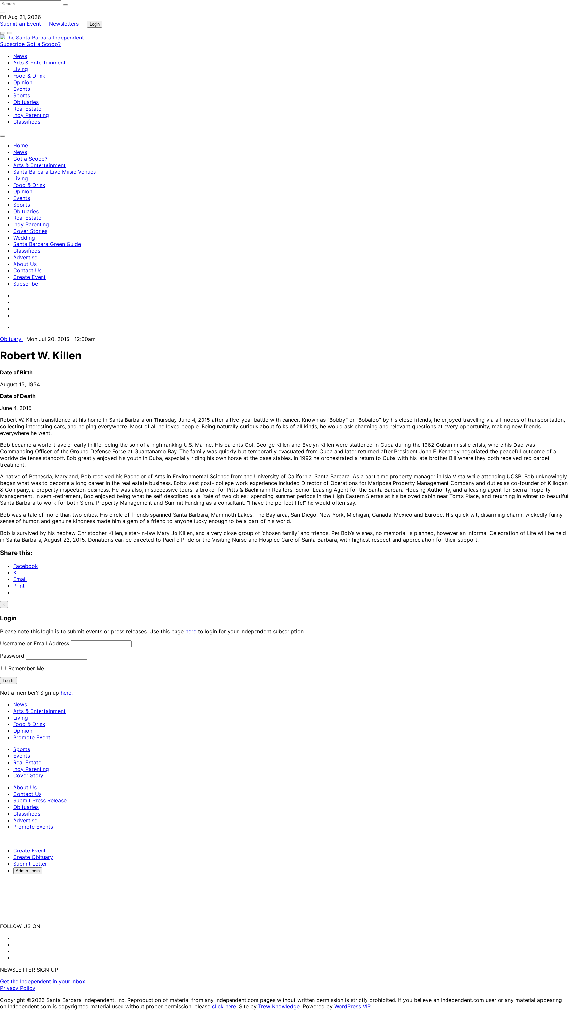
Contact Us (27, 270)
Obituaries (26, 102)
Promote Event (31, 737)
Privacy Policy (17, 988)
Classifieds (26, 121)
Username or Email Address (34, 643)
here (190, 631)
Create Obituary (33, 857)
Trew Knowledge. (280, 1006)
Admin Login (28, 870)
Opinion (22, 82)
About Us (25, 264)
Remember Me (25, 668)
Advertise (25, 257)
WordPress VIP (352, 1006)
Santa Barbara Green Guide (47, 244)
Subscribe (13, 44)
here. (67, 692)
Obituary (11, 339)
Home (20, 145)
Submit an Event (20, 23)
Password (12, 655)
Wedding (24, 237)
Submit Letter (30, 863)
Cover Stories (30, 231)
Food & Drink (29, 75)
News (20, 56)
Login (95, 24)
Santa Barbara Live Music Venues (54, 171)
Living (20, 69)
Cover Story (28, 775)
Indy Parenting (31, 115)
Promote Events (33, 827)
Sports (21, 95)
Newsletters (64, 23)
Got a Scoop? (43, 44)
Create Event (29, 277)
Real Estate (27, 108)
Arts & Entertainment (39, 62)
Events (21, 89)
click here (224, 1006)
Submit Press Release (40, 800)
